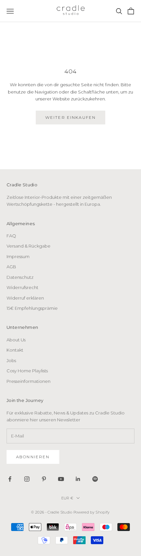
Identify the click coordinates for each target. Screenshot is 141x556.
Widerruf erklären (25, 298)
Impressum (18, 256)
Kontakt (15, 350)
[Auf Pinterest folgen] (44, 479)
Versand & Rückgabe (28, 246)
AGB (11, 266)
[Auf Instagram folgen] (27, 479)
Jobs (11, 360)
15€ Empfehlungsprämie (32, 308)
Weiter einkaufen (70, 117)
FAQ (11, 235)
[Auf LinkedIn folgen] (78, 479)
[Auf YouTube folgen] (61, 479)
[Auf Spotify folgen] (95, 479)
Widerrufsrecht (22, 287)
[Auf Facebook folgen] (10, 479)
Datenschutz (20, 277)
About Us (16, 339)
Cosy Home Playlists (27, 370)
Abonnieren (33, 456)
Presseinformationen (28, 381)
